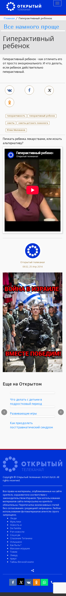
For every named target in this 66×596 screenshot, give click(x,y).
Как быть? (15, 545)
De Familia (15, 528)
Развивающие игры (23, 413)
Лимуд (13, 555)
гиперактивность (16, 115)
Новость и (16, 525)
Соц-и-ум (15, 535)
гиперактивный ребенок (42, 115)
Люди (13, 518)
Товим (13, 551)
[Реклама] (32, 322)
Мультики (15, 521)
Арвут (13, 558)
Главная (9, 18)
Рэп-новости (17, 531)
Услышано (16, 541)
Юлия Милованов (16, 130)
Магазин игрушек (20, 548)
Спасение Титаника (21, 538)
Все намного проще (31, 27)
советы (10, 123)
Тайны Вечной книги (22, 561)
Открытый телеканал (32, 262)
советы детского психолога (33, 123)
